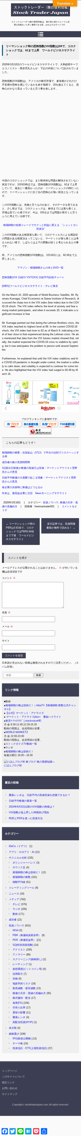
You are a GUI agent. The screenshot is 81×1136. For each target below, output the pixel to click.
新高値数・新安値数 (24, 988)
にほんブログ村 (13, 765)
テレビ (16, 904)
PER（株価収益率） (24, 939)
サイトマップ (9, 1094)
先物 (15, 978)
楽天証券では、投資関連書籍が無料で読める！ (60, 525)
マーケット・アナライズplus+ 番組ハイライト (33, 716)
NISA (15, 930)
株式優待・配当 (21, 997)
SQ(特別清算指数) (23, 944)
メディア (14, 899)
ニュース (14, 893)
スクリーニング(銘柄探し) (27, 959)
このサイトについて (13, 1076)
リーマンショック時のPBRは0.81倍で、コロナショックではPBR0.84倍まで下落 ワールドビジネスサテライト (20, 531)
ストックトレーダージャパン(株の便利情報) (38, 18)
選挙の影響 (19, 1012)
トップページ (9, 1070)
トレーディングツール (21, 887)
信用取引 (18, 973)
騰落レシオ (19, 1017)
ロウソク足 (19, 867)
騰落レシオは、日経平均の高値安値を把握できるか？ (39, 795)
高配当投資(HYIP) (23, 1022)
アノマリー (19, 954)
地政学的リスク (21, 983)
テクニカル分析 (18, 857)
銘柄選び (14, 1033)
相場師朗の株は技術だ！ (20, 751)
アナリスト (19, 949)
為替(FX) (18, 1002)
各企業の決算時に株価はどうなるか (22, 487)
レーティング (20, 964)
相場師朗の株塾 (21, 877)
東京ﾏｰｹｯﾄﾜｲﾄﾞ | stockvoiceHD (23, 720)
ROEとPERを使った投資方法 (26, 818)
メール (7, 626)
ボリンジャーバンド (24, 862)
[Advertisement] (40, 136)
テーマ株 (18, 1043)
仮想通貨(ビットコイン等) (27, 968)
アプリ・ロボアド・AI (21, 852)
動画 (15, 913)
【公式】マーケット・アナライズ (25, 713)
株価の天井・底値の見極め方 (29, 993)
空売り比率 (19, 1007)
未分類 (13, 1027)
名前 (6, 612)
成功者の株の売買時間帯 (16, 462)
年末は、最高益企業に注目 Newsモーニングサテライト (34, 493)
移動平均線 (19, 881)
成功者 (13, 919)
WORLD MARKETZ (17, 732)
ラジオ (16, 908)
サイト (6, 640)
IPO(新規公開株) (22, 1038)
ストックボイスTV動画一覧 (21, 743)
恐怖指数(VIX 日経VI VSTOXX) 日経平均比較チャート (33, 277)
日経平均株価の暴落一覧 (23, 800)
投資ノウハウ (16, 925)
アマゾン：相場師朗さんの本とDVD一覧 (40, 267)
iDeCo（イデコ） (19, 846)
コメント (9, 577)
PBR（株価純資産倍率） (27, 935)
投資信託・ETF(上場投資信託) (30, 1048)
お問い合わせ (9, 1088)
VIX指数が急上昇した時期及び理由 (29, 812)
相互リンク (8, 1082)
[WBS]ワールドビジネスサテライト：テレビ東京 (30, 285)
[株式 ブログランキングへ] (40, 433)
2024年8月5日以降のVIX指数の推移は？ (32, 806)
